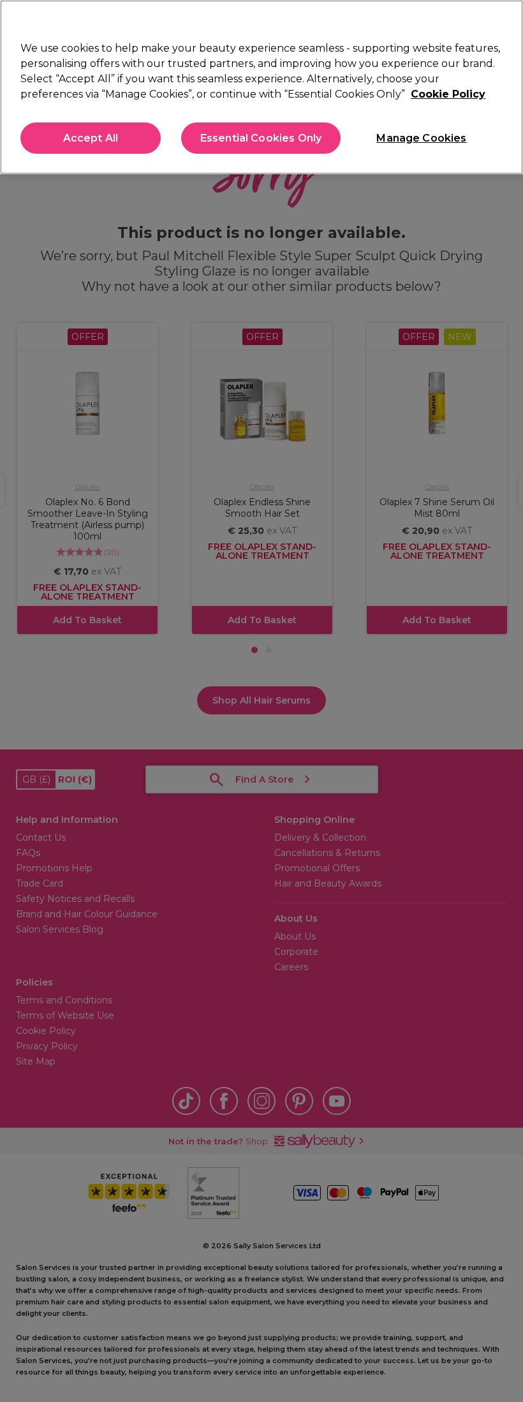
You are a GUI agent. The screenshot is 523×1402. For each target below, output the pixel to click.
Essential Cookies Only (261, 138)
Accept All (91, 138)
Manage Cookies (421, 138)
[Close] (503, 20)
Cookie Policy (448, 94)
